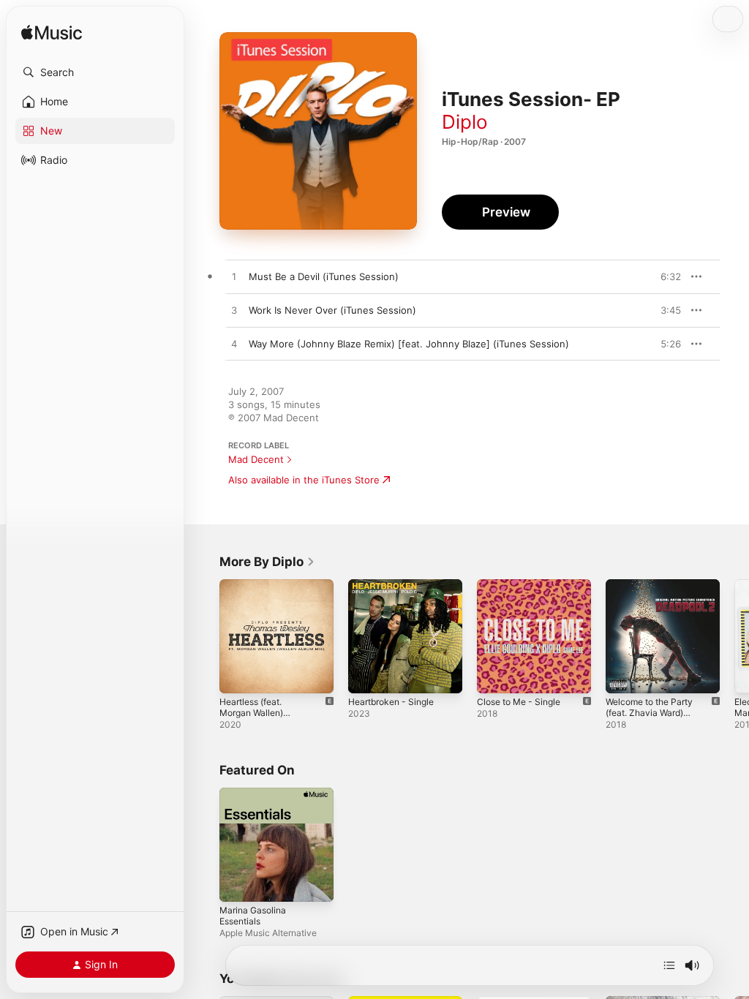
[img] (51, 33)
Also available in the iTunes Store (304, 480)
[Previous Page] (205, 636)
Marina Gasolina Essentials (252, 916)
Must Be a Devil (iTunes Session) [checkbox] (324, 276)
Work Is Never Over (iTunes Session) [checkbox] (332, 310)
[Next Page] (734, 636)
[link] (267, 562)
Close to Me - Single (518, 701)
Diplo (465, 121)
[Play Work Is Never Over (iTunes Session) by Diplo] (234, 310)
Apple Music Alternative (268, 932)
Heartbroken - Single (391, 701)
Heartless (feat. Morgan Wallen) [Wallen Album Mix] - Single (261, 718)
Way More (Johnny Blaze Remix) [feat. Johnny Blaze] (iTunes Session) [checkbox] (409, 344)
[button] (95, 72)
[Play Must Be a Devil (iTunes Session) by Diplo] (234, 277)
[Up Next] (669, 965)
